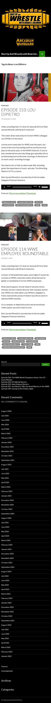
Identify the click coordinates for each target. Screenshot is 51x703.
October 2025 (6, 456)
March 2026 (5, 433)
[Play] (4, 187)
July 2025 (5, 469)
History (39, 202)
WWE (37, 205)
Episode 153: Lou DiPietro (18, 112)
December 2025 (7, 447)
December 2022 (7, 607)
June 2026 (5, 420)
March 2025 (5, 487)
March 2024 (5, 540)
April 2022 (5, 643)
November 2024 (7, 505)
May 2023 (5, 585)
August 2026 (6, 411)
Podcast (5, 105)
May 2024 (5, 531)
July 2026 (5, 416)
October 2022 (6, 616)
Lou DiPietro (8, 205)
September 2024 (7, 514)
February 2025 (6, 491)
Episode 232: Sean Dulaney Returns (15, 384)
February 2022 (6, 652)
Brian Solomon (9, 202)
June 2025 (5, 473)
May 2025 (5, 478)
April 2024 (5, 536)
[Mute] (39, 187)
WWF (45, 205)
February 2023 (6, 598)
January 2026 (6, 442)
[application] (25, 187)
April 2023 (5, 589)
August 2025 (6, 465)
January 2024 (6, 549)
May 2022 (5, 638)
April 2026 (5, 429)
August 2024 (6, 518)
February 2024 (6, 545)
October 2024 (6, 509)
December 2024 (7, 500)
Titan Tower (27, 344)
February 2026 (6, 438)
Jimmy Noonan (18, 341)
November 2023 (7, 558)
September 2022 (7, 620)
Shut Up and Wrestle (24, 205)
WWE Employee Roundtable (13, 347)
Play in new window (17, 193)
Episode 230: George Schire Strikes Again (17, 389)
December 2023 (7, 554)
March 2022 (5, 647)
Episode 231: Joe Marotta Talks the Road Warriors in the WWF (25, 386)
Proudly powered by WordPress (11, 700)
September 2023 (7, 567)
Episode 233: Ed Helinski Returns (14, 382)
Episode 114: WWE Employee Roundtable (25, 251)
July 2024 (5, 522)
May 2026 (5, 424)
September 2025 (7, 460)
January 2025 (6, 496)
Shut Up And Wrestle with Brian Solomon (20, 54)
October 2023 (6, 563)
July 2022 (5, 629)
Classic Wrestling (25, 202)
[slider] (45, 187)
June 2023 (5, 580)
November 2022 (7, 612)
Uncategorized (7, 671)
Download (31, 193)
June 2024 (5, 527)
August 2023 (6, 571)
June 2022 (5, 634)
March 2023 (5, 594)
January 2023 (6, 603)
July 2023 (5, 576)
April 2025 (5, 482)
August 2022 (6, 625)
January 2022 (6, 656)
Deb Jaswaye (40, 338)
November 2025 (7, 451)
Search (4, 362)
